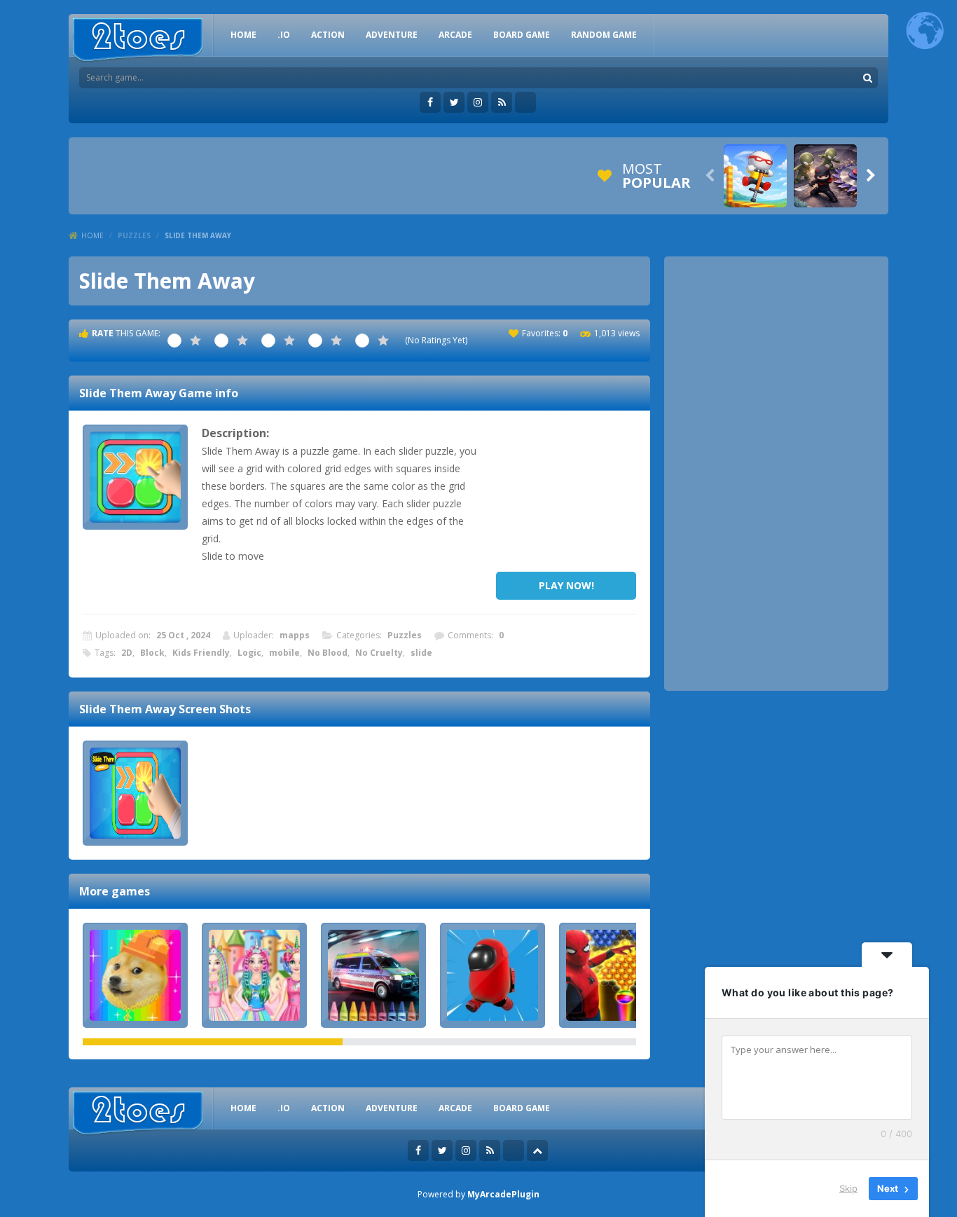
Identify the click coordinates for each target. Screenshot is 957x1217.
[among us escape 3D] (492, 975)
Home (92, 235)
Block (152, 653)
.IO (283, 35)
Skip (848, 1188)
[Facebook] (430, 102)
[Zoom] (135, 793)
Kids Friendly (201, 653)
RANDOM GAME (604, 35)
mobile (284, 653)
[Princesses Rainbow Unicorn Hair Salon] (254, 975)
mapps (295, 635)
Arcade (455, 35)
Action (328, 35)
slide (421, 653)
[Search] (867, 78)
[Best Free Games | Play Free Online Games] (137, 40)
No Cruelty (379, 653)
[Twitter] (453, 102)
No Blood (327, 653)
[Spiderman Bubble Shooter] (611, 975)
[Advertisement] (566, 495)
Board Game (521, 35)
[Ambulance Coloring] (373, 975)
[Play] (755, 175)
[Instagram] (477, 102)
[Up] (537, 1150)
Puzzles (134, 235)
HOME (243, 35)
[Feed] (501, 102)
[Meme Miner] (135, 975)
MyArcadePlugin (503, 1194)
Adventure (392, 35)
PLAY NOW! (566, 585)
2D (126, 653)
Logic (249, 653)
